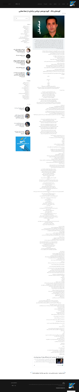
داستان (27, 32)
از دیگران (27, 28)
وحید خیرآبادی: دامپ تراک (20, 55)
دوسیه (28, 35)
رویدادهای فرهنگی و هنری (25, 38)
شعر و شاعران (26, 40)
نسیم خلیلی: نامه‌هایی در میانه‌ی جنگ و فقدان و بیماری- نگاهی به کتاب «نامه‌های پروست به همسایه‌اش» (19, 62)
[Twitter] (12, 385)
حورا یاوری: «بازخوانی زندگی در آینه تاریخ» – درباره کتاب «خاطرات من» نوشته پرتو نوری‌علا (19, 50)
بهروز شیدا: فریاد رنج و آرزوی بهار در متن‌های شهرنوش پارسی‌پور (19, 132)
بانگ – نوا (27, 30)
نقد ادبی (27, 42)
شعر (28, 39)
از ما (28, 29)
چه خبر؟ (27, 31)
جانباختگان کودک (24, 37)
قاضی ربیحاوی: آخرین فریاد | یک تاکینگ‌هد (19, 108)
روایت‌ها (27, 36)
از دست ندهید (26, 27)
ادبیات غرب (27, 26)
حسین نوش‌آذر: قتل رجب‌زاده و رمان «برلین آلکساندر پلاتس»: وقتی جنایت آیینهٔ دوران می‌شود (19, 125)
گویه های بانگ (24, 41)
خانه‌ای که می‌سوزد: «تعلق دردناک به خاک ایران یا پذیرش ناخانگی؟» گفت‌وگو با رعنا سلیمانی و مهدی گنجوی (19, 116)
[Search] (16, 18)
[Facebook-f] (15, 385)
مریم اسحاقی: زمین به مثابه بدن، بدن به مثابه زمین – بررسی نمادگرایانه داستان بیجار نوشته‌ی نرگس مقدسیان (19, 74)
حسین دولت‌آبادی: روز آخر (20, 67)
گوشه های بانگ (24, 33)
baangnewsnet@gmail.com (60, 388)
